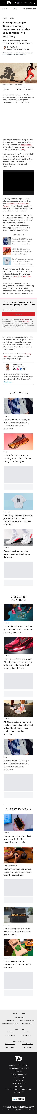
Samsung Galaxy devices (27, 1020)
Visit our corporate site (25, 1107)
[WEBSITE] (24, 369)
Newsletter (30, 89)
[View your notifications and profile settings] (15, 3)
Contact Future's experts (18, 1068)
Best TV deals (10, 1047)
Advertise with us (18, 1083)
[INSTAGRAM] (18, 369)
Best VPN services (27, 1023)
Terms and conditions (18, 1074)
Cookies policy (18, 1080)
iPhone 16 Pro (10, 1020)
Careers (18, 1086)
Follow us (20, 89)
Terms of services (24, 319)
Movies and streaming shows (10, 1023)
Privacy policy (18, 1077)
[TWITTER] (15, 369)
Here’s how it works (20, 54)
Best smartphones (11, 1035)
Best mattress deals (27, 1044)
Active (4, 18)
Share (7, 89)
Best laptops (10, 1032)
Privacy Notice (26, 321)
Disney (22, 150)
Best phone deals (10, 1044)
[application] (18, 181)
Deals (14, 8)
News (27, 49)
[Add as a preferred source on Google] (18, 1099)
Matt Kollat (13, 47)
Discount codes (27, 1047)
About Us (18, 1071)
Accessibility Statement (18, 1065)
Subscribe (24, 2)
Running (12, 18)
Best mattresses (26, 1035)
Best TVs (26, 1032)
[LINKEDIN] (21, 369)
